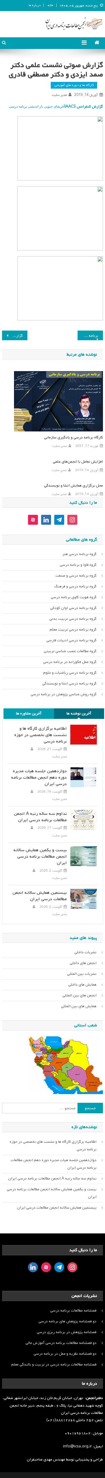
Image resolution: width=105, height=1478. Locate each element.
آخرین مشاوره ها (28, 713)
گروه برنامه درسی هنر (79, 554)
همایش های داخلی (82, 985)
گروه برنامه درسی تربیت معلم (73, 629)
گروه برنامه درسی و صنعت (76, 576)
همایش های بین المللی (79, 1006)
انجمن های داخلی (83, 963)
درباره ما (35, 5)
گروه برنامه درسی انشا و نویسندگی (69, 683)
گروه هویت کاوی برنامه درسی (74, 597)
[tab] (79, 713)
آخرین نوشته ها (78, 713)
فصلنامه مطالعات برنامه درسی (73, 1310)
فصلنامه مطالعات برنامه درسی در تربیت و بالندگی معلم (54, 1364)
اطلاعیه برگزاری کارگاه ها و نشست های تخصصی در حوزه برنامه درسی (40, 735)
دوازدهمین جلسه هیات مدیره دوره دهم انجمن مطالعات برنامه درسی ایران (38, 777)
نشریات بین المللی (82, 974)
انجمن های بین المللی (79, 995)
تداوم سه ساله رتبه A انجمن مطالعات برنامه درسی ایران (40, 816)
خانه (50, 5)
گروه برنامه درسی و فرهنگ (75, 586)
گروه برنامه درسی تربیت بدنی (73, 619)
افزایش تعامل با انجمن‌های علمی (78, 462)
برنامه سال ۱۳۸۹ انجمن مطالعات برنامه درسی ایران (88, 336)
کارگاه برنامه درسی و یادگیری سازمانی (73, 437)
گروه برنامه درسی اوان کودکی (73, 608)
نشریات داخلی (85, 952)
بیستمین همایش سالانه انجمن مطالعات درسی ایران (39, 895)
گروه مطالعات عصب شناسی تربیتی (70, 651)
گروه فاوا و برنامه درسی (78, 565)
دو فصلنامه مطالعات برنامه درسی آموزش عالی (61, 1343)
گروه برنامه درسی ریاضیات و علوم (70, 673)
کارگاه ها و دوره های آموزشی (74, 85)
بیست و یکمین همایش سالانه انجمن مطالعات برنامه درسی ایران (39, 856)
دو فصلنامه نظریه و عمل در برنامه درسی (65, 1354)
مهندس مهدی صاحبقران (46, 1459)
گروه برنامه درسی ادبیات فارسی (71, 640)
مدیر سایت (59, 95)
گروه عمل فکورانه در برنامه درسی (70, 662)
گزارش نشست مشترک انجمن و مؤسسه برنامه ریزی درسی (12, 336)
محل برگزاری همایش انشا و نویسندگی (73, 485)
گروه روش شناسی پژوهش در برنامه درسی (64, 694)
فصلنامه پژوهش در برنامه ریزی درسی (67, 1332)
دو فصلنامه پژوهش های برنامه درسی (67, 1321)
